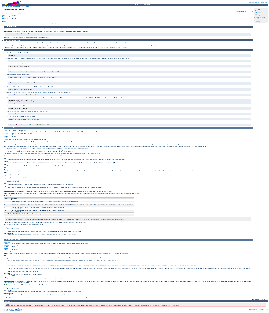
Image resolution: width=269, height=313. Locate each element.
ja (250, 11)
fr (247, 11)
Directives (255, 2)
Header (256, 10)
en (246, 11)
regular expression (52, 165)
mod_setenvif (116, 80)
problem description (43, 92)
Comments (258, 21)
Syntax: (6, 131)
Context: (6, 133)
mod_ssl (39, 215)
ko (252, 11)
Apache (3, 6)
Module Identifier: (6, 16)
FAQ (258, 2)
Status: (4, 15)
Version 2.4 (22, 6)
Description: (5, 13)
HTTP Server (9, 6)
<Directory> (117, 47)
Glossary (262, 2)
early (10, 236)
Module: (6, 137)
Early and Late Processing (261, 17)
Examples (258, 18)
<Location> (124, 47)
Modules (250, 2)
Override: (6, 134)
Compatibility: (7, 139)
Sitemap (266, 2)
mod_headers (19, 29)
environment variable (24, 213)
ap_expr (124, 193)
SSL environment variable (25, 214)
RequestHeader (258, 12)
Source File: (5, 18)
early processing (15, 228)
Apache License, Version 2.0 (16, 310)
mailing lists (176, 305)
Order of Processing (260, 15)
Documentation (16, 6)
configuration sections (75, 28)
